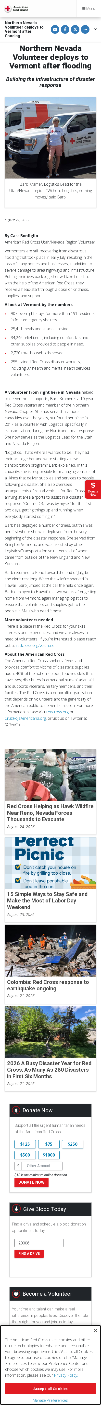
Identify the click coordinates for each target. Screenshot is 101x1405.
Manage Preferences (50, 1400)
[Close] (95, 1330)
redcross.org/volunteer (36, 645)
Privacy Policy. (66, 1375)
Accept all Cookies (50, 1388)
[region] (50, 1365)
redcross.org (57, 712)
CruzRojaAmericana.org (25, 718)
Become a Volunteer (47, 1294)
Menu (90, 8)
